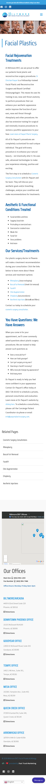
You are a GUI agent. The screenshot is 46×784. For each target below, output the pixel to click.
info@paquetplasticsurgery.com (17, 416)
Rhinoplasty (14, 280)
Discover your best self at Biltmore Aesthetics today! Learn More (23, 3)
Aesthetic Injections (17, 299)
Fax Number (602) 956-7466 (16, 581)
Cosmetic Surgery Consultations (15, 440)
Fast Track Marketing (27, 763)
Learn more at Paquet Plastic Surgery (24, 134)
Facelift (13, 288)
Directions (10, 612)
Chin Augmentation (17, 292)
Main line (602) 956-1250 (14, 578)
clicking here (10, 404)
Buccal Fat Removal (17, 284)
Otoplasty (14, 295)
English (10, 782)
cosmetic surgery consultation (17, 309)
